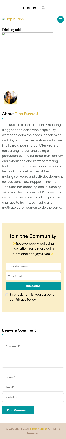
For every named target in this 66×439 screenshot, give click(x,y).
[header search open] (43, 8)
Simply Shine (38, 429)
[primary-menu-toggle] (60, 19)
